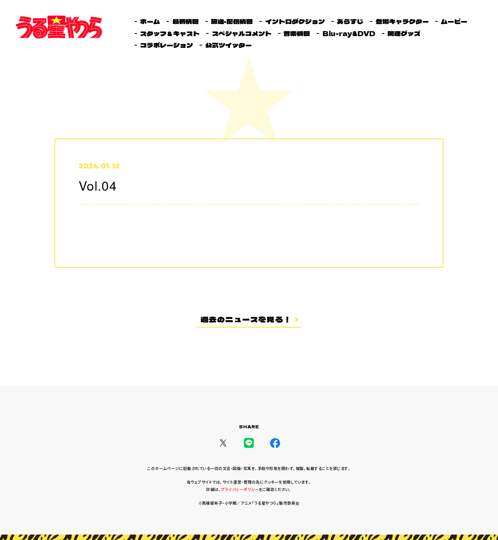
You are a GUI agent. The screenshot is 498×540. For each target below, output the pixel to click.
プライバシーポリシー (240, 489)
